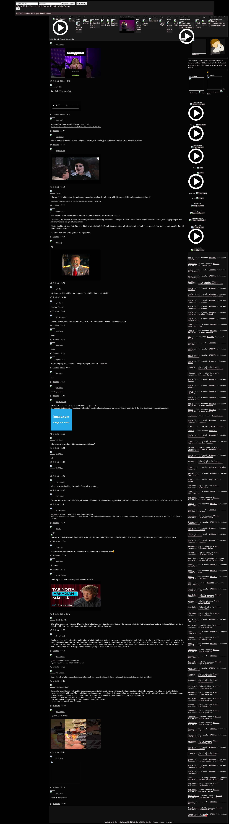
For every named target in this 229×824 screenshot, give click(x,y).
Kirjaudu (65, 4)
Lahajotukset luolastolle (212, 63)
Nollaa (72, 4)
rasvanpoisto (193, 773)
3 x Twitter (203, 609)
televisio (202, 487)
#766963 (212, 435)
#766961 (217, 447)
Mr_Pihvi (59, 87)
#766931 (218, 625)
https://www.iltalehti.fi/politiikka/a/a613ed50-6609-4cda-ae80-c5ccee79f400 (76, 201)
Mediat (26, 6)
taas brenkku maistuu (197, 578)
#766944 (210, 558)
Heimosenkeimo (62, 687)
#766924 (212, 668)
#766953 (212, 510)
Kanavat (46, 6)
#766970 (212, 391)
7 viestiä (56, 787)
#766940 (210, 583)
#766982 (213, 331)
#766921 (218, 686)
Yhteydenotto (146, 822)
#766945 (217, 552)
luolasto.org (109, 822)
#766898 (219, 808)
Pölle (190, 534)
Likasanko (192, 373)
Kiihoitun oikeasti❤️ (197, 816)
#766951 (213, 522)
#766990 (215, 282)
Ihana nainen (193, 357)
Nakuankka (192, 264)
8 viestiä (56, 630)
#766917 (216, 711)
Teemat (67, 6)
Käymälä (56, 39)
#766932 (212, 619)
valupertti (193, 447)
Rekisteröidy (81, 4)
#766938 (213, 589)
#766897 (213, 814)
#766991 (212, 276)
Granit (191, 325)
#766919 (218, 698)
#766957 (216, 485)
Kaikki (51, 39)
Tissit (191, 351)
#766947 (212, 540)
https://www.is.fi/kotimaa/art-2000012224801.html (67, 663)
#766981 (210, 337)
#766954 (213, 504)
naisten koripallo (196, 767)
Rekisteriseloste (134, 822)
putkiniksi (193, 259)
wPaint (60, 6)
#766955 (216, 498)
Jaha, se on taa (195, 326)
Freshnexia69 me (205, 785)
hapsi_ (191, 565)
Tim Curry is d (194, 645)
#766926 (213, 656)
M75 (189, 337)
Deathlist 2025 (199, 65)
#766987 (212, 300)
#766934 (216, 613)
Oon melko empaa (205, 791)
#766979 (212, 349)
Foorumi (32, 6)
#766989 (212, 288)
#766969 (212, 398)
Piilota (62, 81)
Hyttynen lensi (205, 375)
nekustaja (192, 367)
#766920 (216, 692)
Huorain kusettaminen (216, 61)
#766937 (218, 595)
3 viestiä (56, 311)
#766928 (213, 644)
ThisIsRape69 (193, 796)
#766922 (216, 680)
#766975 (216, 367)
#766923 (216, 674)
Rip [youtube (193, 475)
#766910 (216, 741)
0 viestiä (56, 81)
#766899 (213, 802)
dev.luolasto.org (121, 822)
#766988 (212, 294)
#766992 (212, 270)
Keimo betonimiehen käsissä (210, 284)
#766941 (213, 577)
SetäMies (192, 282)
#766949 (212, 528)
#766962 (213, 441)
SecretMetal (193, 625)
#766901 (216, 790)
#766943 (213, 565)
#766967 (212, 410)
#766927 (216, 650)
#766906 (212, 759)
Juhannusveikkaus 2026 (196, 63)
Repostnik (59, 137)
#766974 (216, 373)
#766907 (216, 753)
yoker (190, 270)
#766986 (212, 306)
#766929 (216, 638)
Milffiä (191, 290)
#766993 (216, 264)
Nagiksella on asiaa (197, 302)
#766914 (216, 723)
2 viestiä (56, 237)
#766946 (216, 546)
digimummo (192, 416)
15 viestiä (56, 555)
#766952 (216, 516)
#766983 (213, 325)
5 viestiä (56, 325)
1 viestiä (56, 131)
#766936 (217, 601)
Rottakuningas (204, 265)
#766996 (212, 258)
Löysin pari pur (205, 627)
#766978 (212, 355)
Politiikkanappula (210, 65)
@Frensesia (59, 392)
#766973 (212, 379)
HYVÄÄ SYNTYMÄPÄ (195, 572)
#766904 (212, 771)
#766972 (212, 385)
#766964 (212, 420)
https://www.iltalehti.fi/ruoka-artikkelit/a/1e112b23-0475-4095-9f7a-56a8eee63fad (155, 500)
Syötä (183, 39)
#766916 (218, 717)
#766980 (212, 343)
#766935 (218, 607)
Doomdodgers (193, 595)
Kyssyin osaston (205, 499)
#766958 (213, 473)
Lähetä (39, 6)
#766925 (218, 662)
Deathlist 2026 (203, 61)
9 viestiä (56, 283)
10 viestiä (56, 706)
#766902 (216, 784)
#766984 (212, 318)
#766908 (212, 747)
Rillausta (192, 344)
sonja (190, 258)
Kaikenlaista (193, 320)
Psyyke (204, 93)
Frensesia (59, 547)
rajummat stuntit (206, 597)
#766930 (213, 631)
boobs (190, 363)
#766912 (213, 735)
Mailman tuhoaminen (196, 422)
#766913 (213, 729)
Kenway (191, 473)
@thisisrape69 (55, 661)
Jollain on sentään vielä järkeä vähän (205, 296)
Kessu (190, 410)
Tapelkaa (213, 431)
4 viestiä (56, 205)
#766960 (212, 455)
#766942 (213, 571)
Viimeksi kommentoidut (67, 39)
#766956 (213, 492)
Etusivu (19, 6)
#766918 (216, 704)
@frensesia (103, 364)
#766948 (212, 534)
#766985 (212, 312)
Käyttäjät (53, 6)
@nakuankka (55, 514)
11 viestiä (56, 297)
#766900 (219, 796)
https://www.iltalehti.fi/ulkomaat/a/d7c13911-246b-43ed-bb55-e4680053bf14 (76, 127)
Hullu (190, 338)
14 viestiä (56, 541)
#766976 (212, 361)
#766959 (217, 461)
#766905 (212, 765)
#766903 (213, 777)
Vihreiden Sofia (205, 518)
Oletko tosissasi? (217, 426)
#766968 (212, 404)
